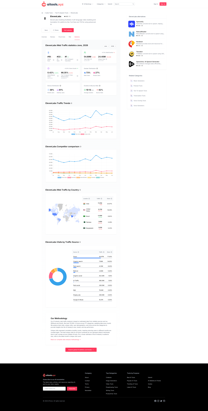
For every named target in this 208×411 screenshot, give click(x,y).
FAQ (70, 37)
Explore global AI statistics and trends (80, 350)
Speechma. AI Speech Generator (147, 62)
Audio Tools (49, 13)
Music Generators (139, 81)
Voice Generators (139, 105)
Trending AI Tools (132, 384)
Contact (87, 380)
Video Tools (109, 384)
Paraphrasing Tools (112, 387)
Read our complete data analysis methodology (65, 339)
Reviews (52, 37)
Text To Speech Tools (61, 13)
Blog (149, 387)
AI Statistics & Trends (154, 380)
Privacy (87, 387)
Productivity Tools (111, 393)
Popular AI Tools (132, 380)
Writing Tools (110, 390)
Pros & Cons (62, 37)
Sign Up (163, 4)
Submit (110, 4)
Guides (150, 384)
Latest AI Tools (131, 387)
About (87, 377)
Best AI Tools (131, 377)
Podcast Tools (138, 86)
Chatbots (108, 377)
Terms (87, 384)
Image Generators (111, 380)
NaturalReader (141, 32)
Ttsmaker (139, 52)
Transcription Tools (139, 95)
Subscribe (72, 388)
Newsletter (88, 390)
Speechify (139, 22)
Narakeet (139, 42)
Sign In (156, 4)
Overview (44, 37)
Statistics (77, 37)
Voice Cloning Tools (140, 100)
